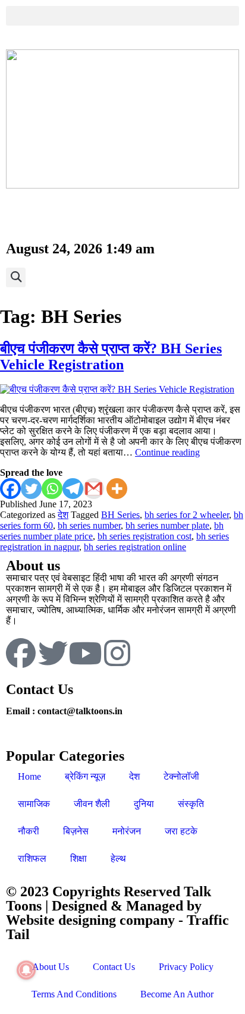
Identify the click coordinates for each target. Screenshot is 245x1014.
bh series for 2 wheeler (187, 515)
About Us (50, 967)
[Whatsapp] (52, 488)
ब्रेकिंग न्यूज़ (85, 776)
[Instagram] (117, 653)
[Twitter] (31, 488)
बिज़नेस (76, 831)
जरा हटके (181, 831)
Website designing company (90, 920)
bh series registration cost (144, 536)
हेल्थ (118, 858)
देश (63, 515)
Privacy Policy (186, 967)
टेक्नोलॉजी (181, 776)
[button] (122, 16)
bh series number (89, 525)
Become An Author (176, 994)
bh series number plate (167, 525)
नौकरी (28, 831)
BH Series (120, 515)
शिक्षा (78, 858)
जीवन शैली (92, 804)
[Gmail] (93, 488)
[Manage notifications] (26, 970)
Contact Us (114, 967)
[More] (117, 488)
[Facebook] (10, 488)
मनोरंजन (126, 831)
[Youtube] (85, 653)
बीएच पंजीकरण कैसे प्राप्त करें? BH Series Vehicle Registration (111, 356)
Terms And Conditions (74, 994)
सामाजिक (34, 804)
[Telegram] (72, 488)
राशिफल (32, 858)
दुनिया (144, 804)
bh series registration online (135, 547)
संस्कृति (191, 804)
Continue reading (167, 452)
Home (29, 776)
